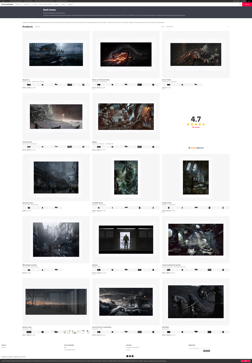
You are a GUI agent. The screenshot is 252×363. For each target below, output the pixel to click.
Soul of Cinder (166, 80)
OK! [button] (245, 361)
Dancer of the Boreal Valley (101, 80)
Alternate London (27, 203)
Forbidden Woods (97, 203)
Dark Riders (165, 327)
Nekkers (94, 142)
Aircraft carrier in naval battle (101, 327)
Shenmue (95, 265)
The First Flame (27, 142)
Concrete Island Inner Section (171, 265)
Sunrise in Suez (26, 327)
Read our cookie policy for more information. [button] (155, 361)
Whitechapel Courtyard (29, 265)
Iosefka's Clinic (167, 203)
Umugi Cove (26, 80)
